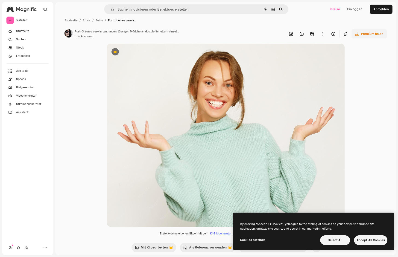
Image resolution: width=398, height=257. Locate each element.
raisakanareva (84, 36)
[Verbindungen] (10, 247)
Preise (335, 9)
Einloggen (354, 9)
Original (136, 52)
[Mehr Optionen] (322, 33)
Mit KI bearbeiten (151, 248)
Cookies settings (252, 240)
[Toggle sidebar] (45, 9)
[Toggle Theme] (26, 247)
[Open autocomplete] (110, 9)
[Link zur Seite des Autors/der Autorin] (68, 34)
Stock (87, 20)
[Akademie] (18, 247)
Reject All (335, 240)
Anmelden (381, 9)
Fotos (99, 20)
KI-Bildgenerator (221, 233)
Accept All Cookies (371, 240)
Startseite (71, 20)
